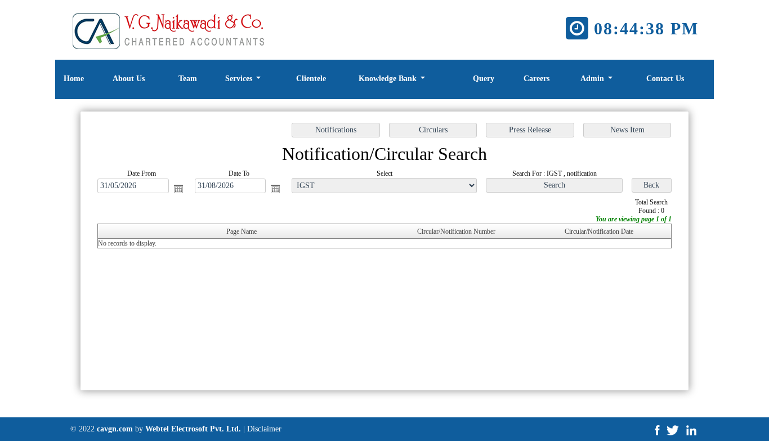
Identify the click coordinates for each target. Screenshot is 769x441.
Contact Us (665, 78)
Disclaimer (264, 429)
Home (74, 78)
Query (483, 78)
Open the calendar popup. (178, 188)
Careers (536, 78)
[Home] (170, 28)
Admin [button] (593, 78)
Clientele (311, 78)
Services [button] (239, 78)
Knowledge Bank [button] (389, 78)
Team (187, 78)
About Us (129, 78)
